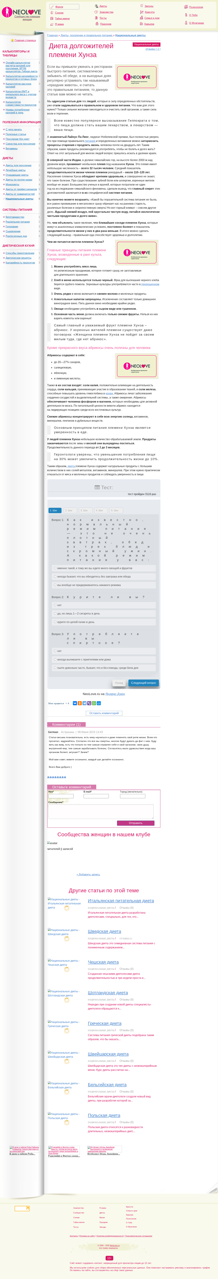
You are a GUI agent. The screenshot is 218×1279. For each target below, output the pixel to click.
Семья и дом (151, 18)
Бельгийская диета (107, 1084)
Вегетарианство (15, 216)
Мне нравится (58, 703)
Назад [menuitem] (119, 682)
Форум (59, 6)
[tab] (55, 511)
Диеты (103, 6)
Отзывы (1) (126, 938)
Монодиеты (12, 184)
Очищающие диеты (17, 174)
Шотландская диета (108, 992)
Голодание (12, 226)
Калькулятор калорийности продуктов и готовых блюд (22, 77)
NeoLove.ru (115, 1245)
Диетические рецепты (18, 257)
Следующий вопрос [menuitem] (143, 682)
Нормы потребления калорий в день (17, 111)
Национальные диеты (146, 44)
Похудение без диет (17, 138)
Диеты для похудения (18, 165)
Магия (102, 1217)
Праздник (105, 23)
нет (59, 605)
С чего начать (14, 129)
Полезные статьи (16, 134)
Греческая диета (104, 1023)
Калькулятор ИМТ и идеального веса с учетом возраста (21, 94)
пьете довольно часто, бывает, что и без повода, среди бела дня (97, 667)
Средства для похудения (20, 143)
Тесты (103, 18)
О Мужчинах (196, 22)
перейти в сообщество (61, 874)
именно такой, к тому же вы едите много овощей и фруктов (94, 568)
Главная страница (25, 40)
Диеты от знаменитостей (20, 193)
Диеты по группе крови (19, 179)
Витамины (12, 148)
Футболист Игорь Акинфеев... (103, 1154)
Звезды (149, 6)
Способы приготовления (20, 253)
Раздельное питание (18, 221)
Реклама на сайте (87, 1236)
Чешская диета (103, 962)
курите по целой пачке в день (75, 622)
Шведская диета (104, 931)
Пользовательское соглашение (138, 1236)
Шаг (53, 510)
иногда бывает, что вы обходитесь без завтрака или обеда (94, 576)
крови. (110, 393)
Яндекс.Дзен (115, 694)
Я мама (59, 24)
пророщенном (150, 284)
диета (71, 466)
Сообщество (78, 1213)
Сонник (59, 12)
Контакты (74, 1236)
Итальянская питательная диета (121, 900)
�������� (56, 777)
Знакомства (106, 12)
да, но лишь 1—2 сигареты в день (78, 613)
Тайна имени (62, 18)
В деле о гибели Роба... (22, 1154)
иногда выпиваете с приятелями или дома (84, 659)
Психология (196, 7)
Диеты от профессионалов (21, 189)
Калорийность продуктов (20, 262)
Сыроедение (13, 231)
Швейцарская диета (108, 1054)
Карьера (149, 23)
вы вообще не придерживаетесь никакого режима (89, 585)
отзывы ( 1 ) (153, 49)
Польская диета (104, 1115)
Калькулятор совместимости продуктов (21, 103)
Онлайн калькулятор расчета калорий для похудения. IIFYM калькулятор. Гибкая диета (21, 67)
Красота (149, 12)
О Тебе (193, 15)
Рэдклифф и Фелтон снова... (64, 1156)
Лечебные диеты (16, 170)
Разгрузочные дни (16, 236)
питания (90, 141)
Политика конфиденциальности (110, 1236)
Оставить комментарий (104, 713)
